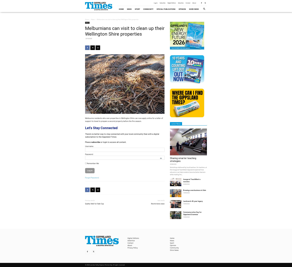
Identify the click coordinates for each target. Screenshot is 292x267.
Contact (188, 3)
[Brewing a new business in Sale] (175, 193)
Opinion (182, 9)
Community (148, 9)
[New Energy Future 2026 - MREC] (187, 50)
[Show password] (160, 158)
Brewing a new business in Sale (194, 190)
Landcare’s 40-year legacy (193, 201)
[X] (205, 3)
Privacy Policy (133, 248)
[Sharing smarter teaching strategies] (188, 142)
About (194, 3)
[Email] (98, 47)
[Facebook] (201, 3)
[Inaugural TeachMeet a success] (175, 182)
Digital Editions (133, 238)
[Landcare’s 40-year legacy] (175, 204)
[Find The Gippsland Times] (187, 117)
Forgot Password (92, 178)
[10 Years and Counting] (187, 83)
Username (89, 146)
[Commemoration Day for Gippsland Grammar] (175, 215)
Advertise (181, 3)
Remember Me (93, 163)
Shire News (194, 9)
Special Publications (166, 9)
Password (89, 154)
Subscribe (162, 3)
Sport (137, 9)
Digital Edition (172, 3)
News (129, 9)
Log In (156, 3)
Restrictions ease (157, 204)
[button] (204, 9)
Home (121, 9)
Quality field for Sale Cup (94, 204)
